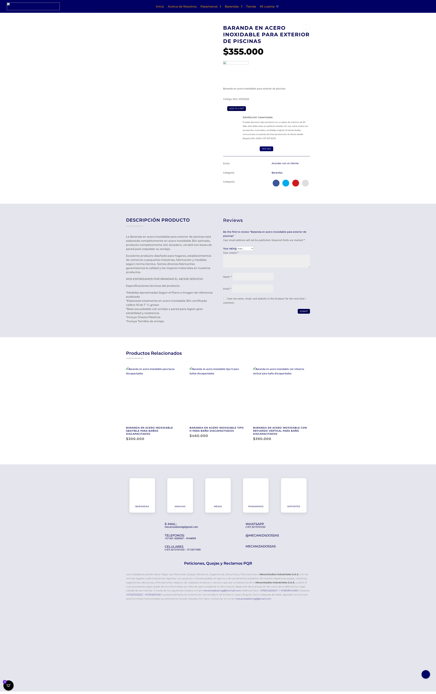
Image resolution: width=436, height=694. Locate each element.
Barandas (232, 6)
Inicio (160, 6)
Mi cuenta (267, 6)
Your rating (230, 248)
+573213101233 (134, 594)
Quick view (179, 372)
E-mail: (171, 524)
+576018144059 (289, 590)
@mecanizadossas (262, 535)
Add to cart (236, 108)
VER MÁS (266, 148)
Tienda (251, 6)
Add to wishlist (306, 28)
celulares (174, 547)
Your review (231, 252)
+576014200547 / (269, 590)
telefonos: (175, 535)
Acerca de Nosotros (182, 6)
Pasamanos (209, 6)
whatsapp (255, 524)
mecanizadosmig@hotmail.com (222, 590)
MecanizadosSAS (261, 546)
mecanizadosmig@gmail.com (253, 598)
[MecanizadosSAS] (236, 74)
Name (227, 276)
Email (227, 288)
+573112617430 (152, 594)
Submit (304, 311)
